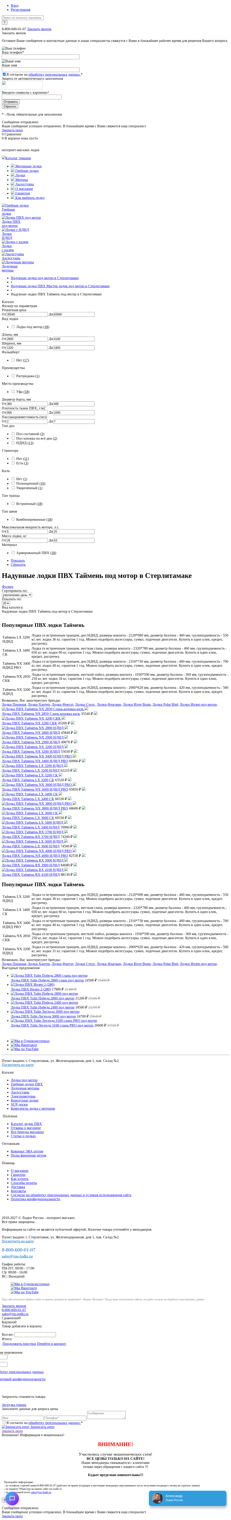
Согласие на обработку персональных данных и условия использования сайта (71, 1195)
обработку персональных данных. (54, 74)
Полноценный (30, 483)
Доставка (18, 1187)
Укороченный (29, 488)
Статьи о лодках (23, 1136)
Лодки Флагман (109, 704)
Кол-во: (8, 1334)
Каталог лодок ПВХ (26, 1124)
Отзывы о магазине (26, 1128)
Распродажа (27, 376)
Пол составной (30, 434)
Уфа (22, 392)
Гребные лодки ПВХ (27, 1084)
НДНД (24, 443)
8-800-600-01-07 (14, 29)
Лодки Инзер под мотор (198, 704)
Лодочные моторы (25, 1088)
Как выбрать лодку (29, 198)
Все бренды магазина (27, 1132)
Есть (22, 463)
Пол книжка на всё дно (36, 438)
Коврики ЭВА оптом (27, 1151)
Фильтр (7, 587)
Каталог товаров (18, 158)
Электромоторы (23, 1096)
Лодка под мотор (32, 327)
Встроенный (29, 504)
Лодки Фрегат (62, 704)
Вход (14, 5)
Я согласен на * (44, 1423)
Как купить (19, 1179)
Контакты (18, 1191)
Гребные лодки (26, 171)
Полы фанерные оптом (28, 1155)
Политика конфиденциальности (35, 1199)
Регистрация (20, 9)
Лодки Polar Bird (165, 704)
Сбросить (18, 564)
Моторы (21, 180)
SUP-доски (19, 1104)
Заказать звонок (39, 29)
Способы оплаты (24, 1183)
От (4, 314)
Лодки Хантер (39, 704)
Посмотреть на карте (18, 1065)
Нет (22, 360)
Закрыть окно (12, 130)
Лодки (19, 175)
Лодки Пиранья (14, 704)
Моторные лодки (28, 166)
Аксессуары (24, 184)
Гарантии (22, 193)
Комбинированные (34, 519)
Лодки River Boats (137, 704)
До (51, 314)
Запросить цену (42, 1427)
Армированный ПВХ (36, 553)
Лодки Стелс (85, 704)
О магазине (23, 189)
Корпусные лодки (24, 1100)
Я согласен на (44, 74)
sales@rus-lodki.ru (17, 1256)
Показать (18, 560)
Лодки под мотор (24, 1080)
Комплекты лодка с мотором (33, 1108)
